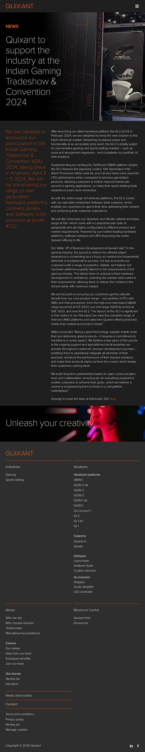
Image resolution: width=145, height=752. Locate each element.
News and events (19, 695)
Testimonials (14, 628)
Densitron (12, 684)
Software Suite (83, 565)
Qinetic (78, 546)
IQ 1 (76, 526)
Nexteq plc (13, 679)
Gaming (11, 474)
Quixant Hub (82, 618)
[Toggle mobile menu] (137, 6)
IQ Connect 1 (82, 511)
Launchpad (81, 561)
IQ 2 (76, 516)
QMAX (78, 480)
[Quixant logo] (20, 452)
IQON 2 (79, 495)
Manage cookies (17, 729)
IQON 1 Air (80, 500)
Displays (79, 582)
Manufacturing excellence (23, 633)
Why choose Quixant (19, 623)
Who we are (14, 618)
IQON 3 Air (81, 485)
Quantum (80, 541)
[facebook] (138, 745)
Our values (13, 648)
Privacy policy (15, 719)
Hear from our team (19, 653)
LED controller (83, 592)
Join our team (15, 663)
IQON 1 (78, 505)
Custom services (85, 570)
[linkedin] (131, 745)
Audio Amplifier (84, 587)
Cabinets (80, 536)
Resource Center (86, 610)
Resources (81, 623)
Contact (11, 704)
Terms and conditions (20, 714)
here (113, 399)
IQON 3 (79, 490)
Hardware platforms (87, 474)
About (10, 610)
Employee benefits (18, 658)
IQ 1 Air (78, 521)
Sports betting (15, 480)
